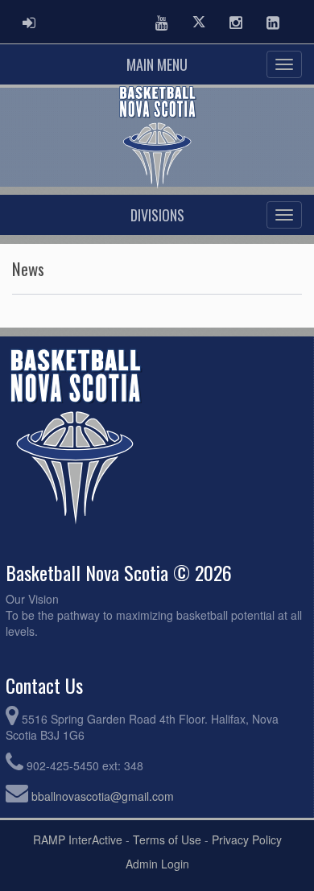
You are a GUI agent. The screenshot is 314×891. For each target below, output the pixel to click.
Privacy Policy (247, 839)
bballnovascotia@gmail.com (102, 796)
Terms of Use (167, 839)
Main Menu (157, 64)
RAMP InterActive (77, 839)
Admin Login (157, 864)
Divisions (157, 214)
